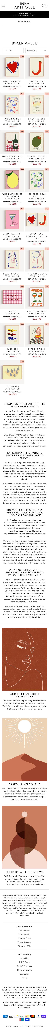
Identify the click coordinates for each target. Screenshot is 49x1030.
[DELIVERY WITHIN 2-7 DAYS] (24, 837)
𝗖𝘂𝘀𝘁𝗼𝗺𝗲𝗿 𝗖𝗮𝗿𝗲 (24, 926)
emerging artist (11, 414)
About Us (24, 958)
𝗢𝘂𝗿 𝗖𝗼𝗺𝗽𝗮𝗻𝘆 (24, 954)
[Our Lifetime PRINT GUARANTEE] (24, 659)
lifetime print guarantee (14, 546)
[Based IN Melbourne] (24, 749)
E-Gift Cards (24, 962)
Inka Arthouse (24, 5)
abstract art (40, 497)
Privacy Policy (24, 934)
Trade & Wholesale (24, 966)
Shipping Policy (24, 938)
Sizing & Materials (24, 970)
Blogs (24, 978)
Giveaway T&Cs (24, 946)
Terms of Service (24, 942)
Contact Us (24, 974)
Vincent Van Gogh (25, 476)
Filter (10, 50)
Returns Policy (24, 930)
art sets (30, 549)
